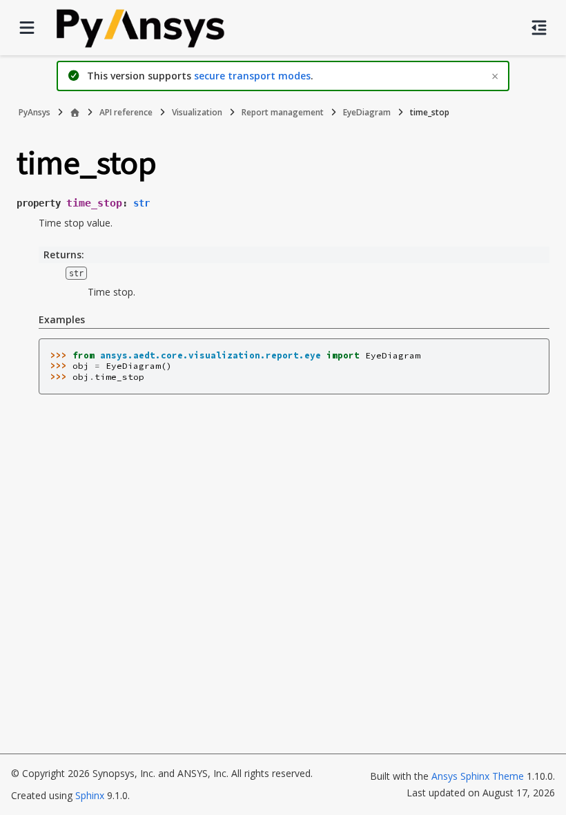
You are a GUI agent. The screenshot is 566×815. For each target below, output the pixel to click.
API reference (126, 112)
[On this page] (539, 27)
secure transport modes (252, 75)
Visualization (197, 112)
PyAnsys (34, 112)
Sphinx (89, 795)
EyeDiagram (367, 112)
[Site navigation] (27, 27)
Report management (283, 112)
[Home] (75, 112)
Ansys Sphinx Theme (479, 776)
